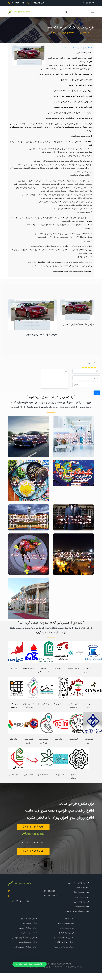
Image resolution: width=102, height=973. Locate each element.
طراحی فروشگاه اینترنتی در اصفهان (76, 911)
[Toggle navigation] (92, 11)
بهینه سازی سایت (67, 918)
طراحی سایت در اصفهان (28, 942)
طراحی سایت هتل (82, 887)
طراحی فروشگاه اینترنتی (28, 928)
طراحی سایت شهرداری (29, 918)
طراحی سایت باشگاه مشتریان (78, 882)
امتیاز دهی (92, 363)
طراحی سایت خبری (30, 923)
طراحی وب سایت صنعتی (65, 923)
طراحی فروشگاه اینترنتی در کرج (25, 947)
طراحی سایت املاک (67, 928)
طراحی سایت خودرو (81, 897)
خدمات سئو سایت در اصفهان (63, 947)
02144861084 (50, 891)
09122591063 (50, 895)
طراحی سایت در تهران (81, 892)
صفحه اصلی (84, 32)
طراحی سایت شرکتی (81, 901)
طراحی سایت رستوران (29, 932)
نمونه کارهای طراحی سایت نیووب (63, 32)
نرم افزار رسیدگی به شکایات (64, 942)
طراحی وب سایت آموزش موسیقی (24, 937)
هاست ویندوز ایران (82, 906)
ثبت (97, 393)
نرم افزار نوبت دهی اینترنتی (64, 937)
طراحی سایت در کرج (66, 932)
